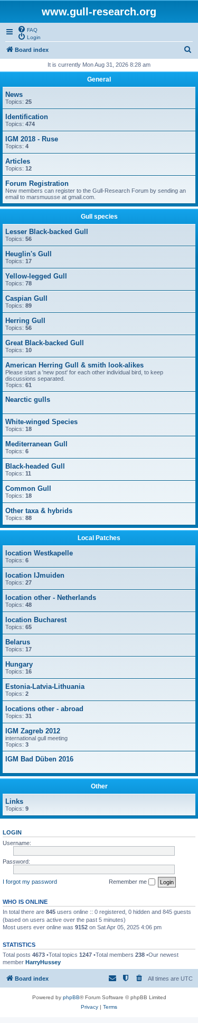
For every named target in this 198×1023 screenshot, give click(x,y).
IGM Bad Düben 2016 (39, 759)
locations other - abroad (44, 709)
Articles (17, 161)
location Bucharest (36, 620)
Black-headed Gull (35, 466)
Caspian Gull (26, 298)
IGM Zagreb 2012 (32, 731)
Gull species (99, 216)
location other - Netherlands (50, 598)
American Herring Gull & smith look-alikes (74, 365)
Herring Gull (25, 321)
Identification (26, 117)
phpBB (71, 997)
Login (12, 832)
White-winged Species (41, 422)
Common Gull (28, 488)
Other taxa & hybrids (38, 511)
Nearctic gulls (27, 399)
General (99, 79)
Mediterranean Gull (36, 444)
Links (14, 801)
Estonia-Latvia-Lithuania (44, 686)
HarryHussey (43, 962)
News (14, 94)
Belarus (17, 642)
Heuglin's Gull (28, 254)
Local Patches (99, 538)
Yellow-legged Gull (36, 276)
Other (99, 786)
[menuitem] (27, 29)
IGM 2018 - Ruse (31, 139)
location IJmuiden (34, 575)
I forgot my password (30, 881)
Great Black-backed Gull (44, 343)
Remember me (128, 881)
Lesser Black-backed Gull (46, 232)
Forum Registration (37, 183)
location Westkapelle (39, 553)
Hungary (19, 664)
